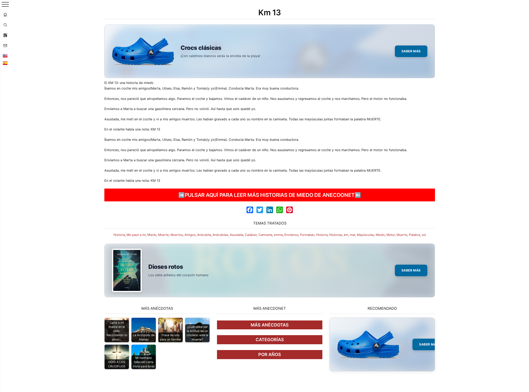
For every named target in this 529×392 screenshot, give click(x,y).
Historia (119, 235)
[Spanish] (5, 63)
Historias (335, 235)
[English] (5, 56)
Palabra (414, 235)
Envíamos (291, 235)
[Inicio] (5, 14)
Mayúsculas (365, 235)
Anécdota (204, 235)
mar (352, 235)
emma (278, 235)
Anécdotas (220, 235)
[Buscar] (5, 25)
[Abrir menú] (5, 4)
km (346, 235)
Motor (390, 235)
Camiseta (265, 235)
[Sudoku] (5, 35)
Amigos (190, 235)
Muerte (163, 235)
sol (424, 235)
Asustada (236, 235)
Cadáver (251, 235)
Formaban (307, 235)
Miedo (151, 235)
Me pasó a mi (136, 235)
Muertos (176, 235)
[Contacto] (5, 45)
